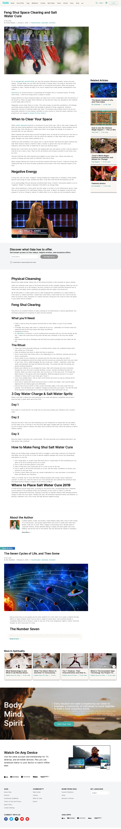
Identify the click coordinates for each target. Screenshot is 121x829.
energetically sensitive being (25, 81)
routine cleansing (21, 125)
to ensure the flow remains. (37, 113)
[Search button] (96, 2)
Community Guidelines (11, 798)
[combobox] (100, 793)
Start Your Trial (64, 724)
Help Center (37, 792)
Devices (6, 795)
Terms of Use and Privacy (12, 801)
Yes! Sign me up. (49, 257)
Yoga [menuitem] (27, 3)
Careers (35, 795)
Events (35, 801)
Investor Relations (68, 792)
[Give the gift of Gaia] (106, 3)
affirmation (20, 333)
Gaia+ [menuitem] (72, 3)
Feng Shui (15, 92)
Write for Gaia (37, 798)
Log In (113, 3)
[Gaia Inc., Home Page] (6, 3)
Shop (63, 795)
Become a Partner (68, 798)
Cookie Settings (9, 808)
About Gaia (7, 792)
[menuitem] (12, 2)
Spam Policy (8, 804)
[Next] (114, 666)
